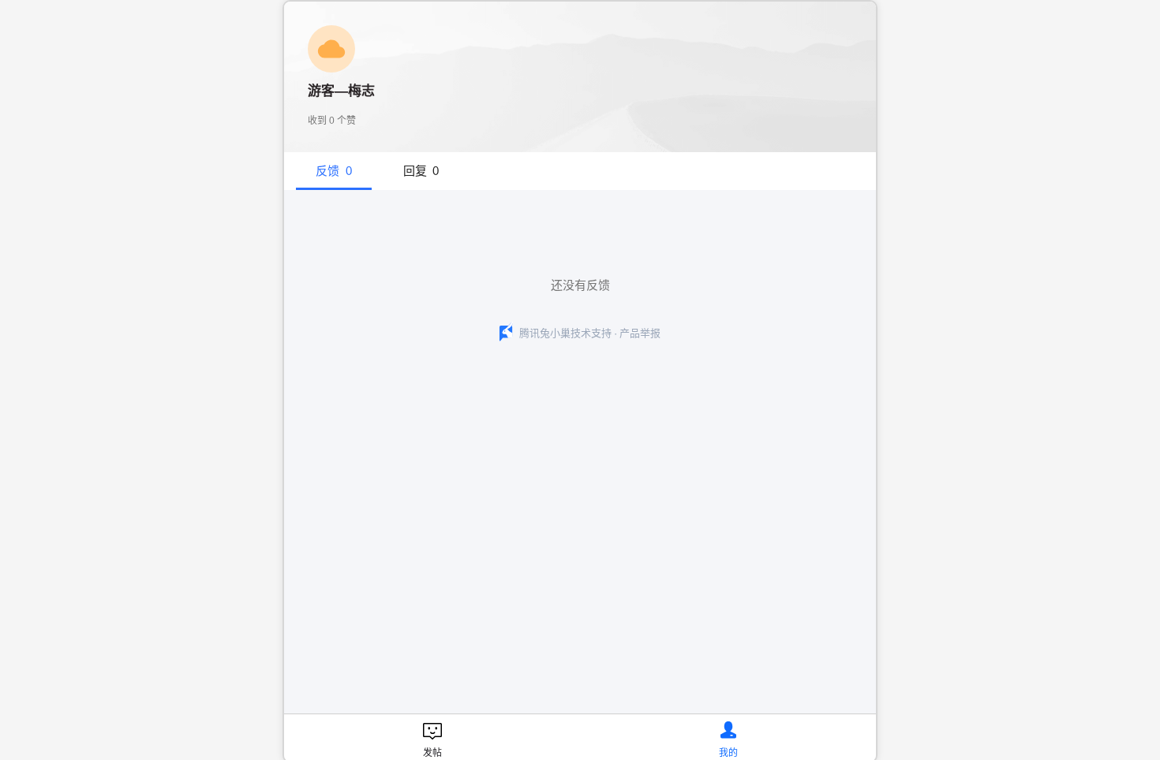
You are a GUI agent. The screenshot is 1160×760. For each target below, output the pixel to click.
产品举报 (639, 333)
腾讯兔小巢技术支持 (565, 333)
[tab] (334, 171)
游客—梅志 (341, 91)
